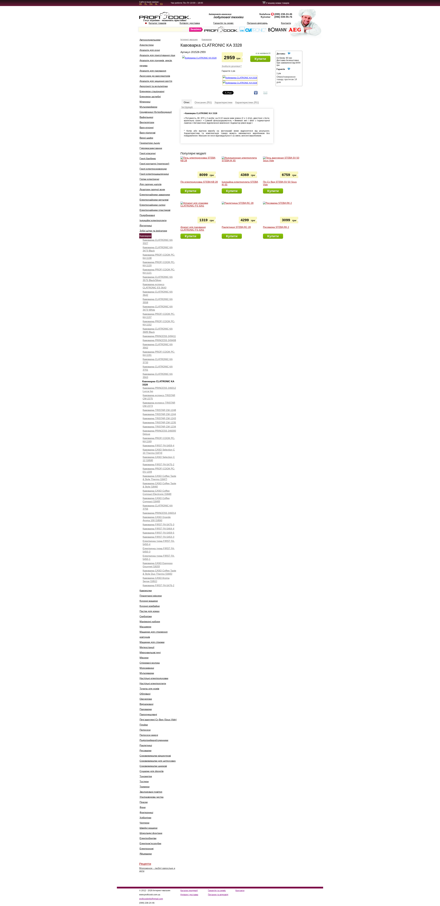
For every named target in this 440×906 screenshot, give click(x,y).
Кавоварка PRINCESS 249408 (159, 340)
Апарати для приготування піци (157, 55)
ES (161, 4)
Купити (260, 59)
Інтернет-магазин (189, 39)
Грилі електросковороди (153, 168)
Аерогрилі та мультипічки (154, 86)
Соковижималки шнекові (153, 766)
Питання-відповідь (257, 23)
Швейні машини (148, 828)
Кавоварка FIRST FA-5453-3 (158, 536)
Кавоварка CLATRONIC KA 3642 (158, 293)
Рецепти (145, 864)
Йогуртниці (146, 225)
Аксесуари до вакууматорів (155, 75)
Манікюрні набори (150, 621)
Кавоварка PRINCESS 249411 (159, 336)
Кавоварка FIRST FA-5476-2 (158, 585)
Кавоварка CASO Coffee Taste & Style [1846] (159, 485)
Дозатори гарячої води (152, 189)
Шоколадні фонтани (151, 833)
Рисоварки (145, 750)
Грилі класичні (148, 153)
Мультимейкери (148, 106)
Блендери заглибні (150, 96)
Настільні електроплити (153, 683)
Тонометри (146, 776)
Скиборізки (146, 616)
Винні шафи (146, 137)
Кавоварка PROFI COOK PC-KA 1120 (159, 264)
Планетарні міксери (151, 595)
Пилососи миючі (149, 735)
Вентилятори (147, 122)
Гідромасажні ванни (151, 148)
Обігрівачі (145, 693)
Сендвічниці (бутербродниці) (156, 112)
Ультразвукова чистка (151, 797)
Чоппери (144, 822)
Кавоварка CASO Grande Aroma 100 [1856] (157, 519)
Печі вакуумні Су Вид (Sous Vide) (158, 719)
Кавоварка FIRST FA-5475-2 (158, 464)
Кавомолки (146, 590)
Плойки (144, 724)
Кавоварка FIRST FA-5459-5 (158, 532)
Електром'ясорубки (150, 843)
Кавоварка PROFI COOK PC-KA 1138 (159, 256)
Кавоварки (145, 235)
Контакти (286, 23)
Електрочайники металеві (154, 199)
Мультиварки (147, 673)
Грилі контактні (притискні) (154, 163)
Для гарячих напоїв (150, 184)
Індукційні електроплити (153, 220)
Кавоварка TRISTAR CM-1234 (159, 426)
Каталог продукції (189, 890)
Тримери (145, 786)
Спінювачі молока (150, 662)
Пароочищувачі (148, 714)
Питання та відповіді (218, 894)
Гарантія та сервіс (223, 23)
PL (146, 4)
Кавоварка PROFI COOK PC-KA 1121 (159, 271)
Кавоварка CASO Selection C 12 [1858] (159, 459)
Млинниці (145, 101)
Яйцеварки (146, 853)
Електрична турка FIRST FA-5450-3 (159, 550)
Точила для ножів (149, 688)
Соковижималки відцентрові (155, 755)
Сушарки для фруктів (151, 771)
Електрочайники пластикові (155, 210)
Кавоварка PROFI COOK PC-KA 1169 (159, 440)
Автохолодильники (150, 39)
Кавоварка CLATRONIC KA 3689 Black (158, 330)
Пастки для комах (150, 611)
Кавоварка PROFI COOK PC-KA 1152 (159, 323)
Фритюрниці (146, 812)
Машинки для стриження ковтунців (154, 634)
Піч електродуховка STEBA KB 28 (199, 181)
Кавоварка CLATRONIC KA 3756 (158, 507)
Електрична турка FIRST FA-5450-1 (159, 557)
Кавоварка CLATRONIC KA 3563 (158, 376)
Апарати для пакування (153, 70)
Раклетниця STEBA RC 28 (236, 227)
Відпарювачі (146, 704)
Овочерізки (146, 699)
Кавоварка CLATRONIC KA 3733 (158, 361)
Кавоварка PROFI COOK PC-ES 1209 (159, 470)
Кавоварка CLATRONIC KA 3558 (158, 301)
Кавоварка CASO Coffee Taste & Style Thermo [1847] (159, 478)
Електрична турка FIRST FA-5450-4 (159, 543)
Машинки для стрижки (152, 642)
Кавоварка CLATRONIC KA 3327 (158, 242)
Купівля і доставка (190, 23)
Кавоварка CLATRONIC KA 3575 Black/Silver (158, 279)
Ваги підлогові (147, 132)
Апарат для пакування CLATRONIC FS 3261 (193, 228)
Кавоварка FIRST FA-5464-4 (158, 528)
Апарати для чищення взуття (156, 81)
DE (140, 4)
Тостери (144, 781)
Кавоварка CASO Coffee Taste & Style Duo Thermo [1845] (159, 572)
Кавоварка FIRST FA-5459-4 (158, 445)
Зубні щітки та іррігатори (153, 230)
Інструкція (187, 107)
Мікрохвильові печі (150, 652)
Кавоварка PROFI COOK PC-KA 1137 (159, 316)
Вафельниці (146, 117)
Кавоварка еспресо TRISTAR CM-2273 (159, 404)
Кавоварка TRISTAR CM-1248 (159, 410)
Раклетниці (146, 745)
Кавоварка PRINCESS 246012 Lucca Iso (159, 390)
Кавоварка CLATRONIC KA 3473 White (158, 308)
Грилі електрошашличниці (154, 174)
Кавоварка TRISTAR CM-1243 (159, 418)
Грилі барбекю (148, 158)
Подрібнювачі (147, 215)
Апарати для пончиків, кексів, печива (156, 63)
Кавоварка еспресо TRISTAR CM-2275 (159, 397)
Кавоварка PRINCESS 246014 (159, 513)
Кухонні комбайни (150, 606)
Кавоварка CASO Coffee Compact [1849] (156, 500)
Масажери (145, 626)
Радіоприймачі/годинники (154, 740)
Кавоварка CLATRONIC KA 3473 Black (158, 249)
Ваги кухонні (146, 127)
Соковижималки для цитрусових (158, 760)
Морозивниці (147, 668)
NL (156, 4)
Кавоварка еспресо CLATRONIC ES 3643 (154, 286)
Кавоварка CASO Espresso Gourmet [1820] (158, 565)
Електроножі (146, 848)
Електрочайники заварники (155, 194)
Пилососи (145, 729)
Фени (143, 807)
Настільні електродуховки (154, 678)
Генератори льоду (150, 143)
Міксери (144, 657)
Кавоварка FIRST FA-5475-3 (158, 524)
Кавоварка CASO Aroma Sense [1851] (156, 580)
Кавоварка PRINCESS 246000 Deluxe (159, 432)
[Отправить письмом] (265, 94)
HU (151, 4)
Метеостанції (147, 647)
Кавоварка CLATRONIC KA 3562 (158, 346)
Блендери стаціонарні (152, 91)
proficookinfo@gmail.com (151, 899)
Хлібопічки (145, 817)
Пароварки (146, 709)
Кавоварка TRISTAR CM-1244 (159, 414)
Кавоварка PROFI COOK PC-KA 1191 (159, 353)
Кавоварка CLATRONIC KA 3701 (158, 368)
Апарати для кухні (150, 50)
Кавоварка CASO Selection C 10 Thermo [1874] (159, 451)
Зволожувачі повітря (151, 791)
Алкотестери (147, 45)
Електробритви (148, 838)
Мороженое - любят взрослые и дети (157, 869)
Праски (144, 802)
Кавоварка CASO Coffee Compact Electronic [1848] (157, 492)
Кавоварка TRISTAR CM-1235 (159, 422)
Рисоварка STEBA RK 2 (276, 227)
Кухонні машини (149, 600)
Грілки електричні (149, 179)
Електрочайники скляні (152, 204)
